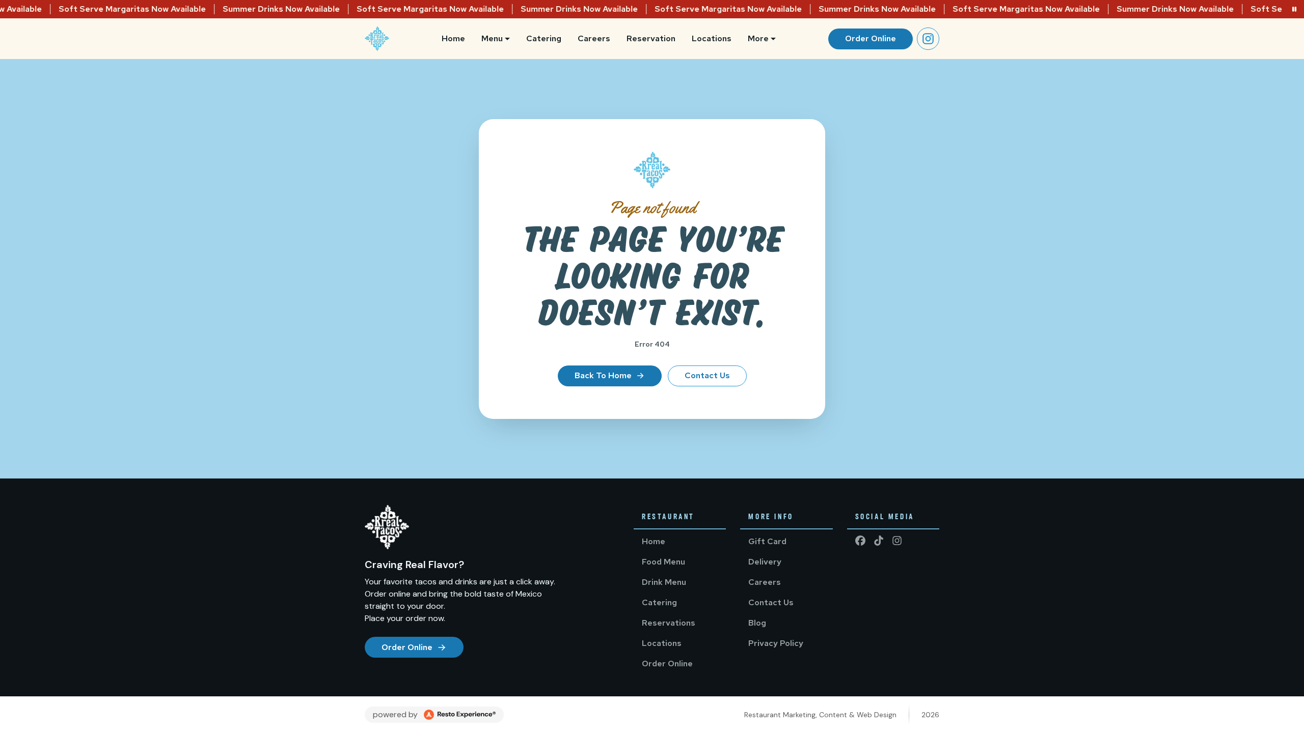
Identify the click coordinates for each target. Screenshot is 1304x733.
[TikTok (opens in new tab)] (879, 540)
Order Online (870, 38)
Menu (492, 38)
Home (453, 38)
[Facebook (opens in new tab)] (860, 540)
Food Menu (663, 561)
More (758, 38)
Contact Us (707, 375)
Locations (711, 38)
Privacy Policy (775, 643)
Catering (543, 38)
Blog (757, 622)
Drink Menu (664, 582)
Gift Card (767, 541)
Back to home (603, 375)
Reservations (668, 622)
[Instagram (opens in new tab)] (928, 38)
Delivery (764, 561)
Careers (594, 38)
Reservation (651, 38)
